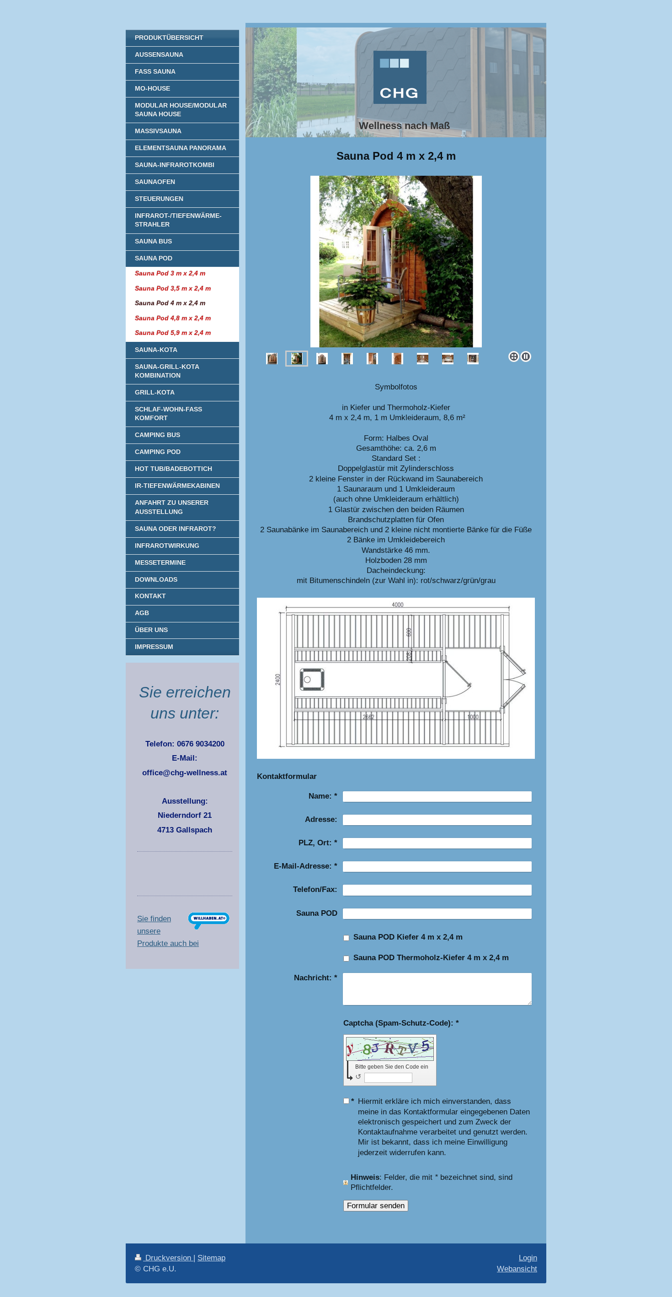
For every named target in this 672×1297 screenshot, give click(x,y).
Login (528, 1258)
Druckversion (168, 1258)
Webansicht (517, 1269)
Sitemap (211, 1258)
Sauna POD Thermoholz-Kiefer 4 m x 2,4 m (431, 957)
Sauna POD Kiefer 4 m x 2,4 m (408, 937)
